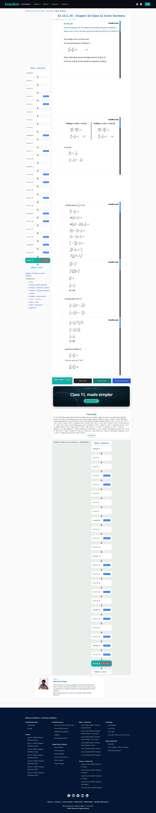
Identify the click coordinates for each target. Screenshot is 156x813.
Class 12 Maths (58, 760)
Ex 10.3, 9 (29, 127)
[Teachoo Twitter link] (78, 795)
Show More (91, 435)
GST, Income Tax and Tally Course (64, 725)
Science (54, 4)
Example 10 (37, 135)
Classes (36, 4)
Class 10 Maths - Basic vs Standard (118, 747)
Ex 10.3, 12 (37, 174)
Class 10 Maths (58, 747)
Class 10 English (59, 754)
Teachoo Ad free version (61, 728)
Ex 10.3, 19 (37, 252)
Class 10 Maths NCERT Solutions (91, 748)
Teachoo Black (70, 693)
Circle (31, 282)
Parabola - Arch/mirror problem (39, 288)
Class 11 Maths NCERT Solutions (91, 752)
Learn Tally (111, 731)
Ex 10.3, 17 (30, 229)
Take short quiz (102, 381)
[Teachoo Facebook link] (69, 795)
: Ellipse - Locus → (62, 381)
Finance (64, 4)
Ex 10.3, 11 (37, 182)
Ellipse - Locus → (38, 267)
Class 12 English (59, 763)
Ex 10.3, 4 (29, 112)
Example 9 (30, 73)
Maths (45, 4)
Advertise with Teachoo (101, 802)
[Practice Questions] (141, 4)
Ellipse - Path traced (35, 305)
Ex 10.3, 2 (37, 104)
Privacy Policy (78, 802)
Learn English (112, 725)
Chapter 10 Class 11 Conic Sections (35, 11)
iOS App (29, 728)
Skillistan (57, 735)
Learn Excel (111, 728)
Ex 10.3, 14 (37, 198)
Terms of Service (67, 802)
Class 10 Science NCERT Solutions (91, 787)
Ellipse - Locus (34, 302)
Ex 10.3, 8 (29, 143)
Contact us (57, 802)
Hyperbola (32, 308)
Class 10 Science (59, 750)
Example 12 (37, 213)
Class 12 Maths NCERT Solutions (91, 755)
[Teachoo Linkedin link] (87, 795)
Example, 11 (30, 166)
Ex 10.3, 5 (37, 96)
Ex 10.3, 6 (29, 119)
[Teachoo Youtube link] (82, 795)
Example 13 (37, 244)
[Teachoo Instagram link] (73, 795)
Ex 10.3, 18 (37, 237)
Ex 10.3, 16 (37, 221)
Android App (31, 725)
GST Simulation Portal (60, 738)
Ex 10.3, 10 (30, 159)
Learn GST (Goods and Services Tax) (118, 735)
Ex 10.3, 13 (30, 190)
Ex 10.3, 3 (29, 88)
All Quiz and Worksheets (121, 381)
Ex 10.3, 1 (29, 80)
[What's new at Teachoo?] (137, 4)
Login (147, 4)
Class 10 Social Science (61, 757)
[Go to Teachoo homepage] (12, 4)
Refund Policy (88, 802)
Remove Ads (82, 381)
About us (50, 802)
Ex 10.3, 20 (37, 260)
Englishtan (111, 744)
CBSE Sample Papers (114, 750)
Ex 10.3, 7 (37, 151)
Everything (25, 4)
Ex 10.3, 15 (30, 205)
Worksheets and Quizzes (61, 731)
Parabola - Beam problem (37, 296)
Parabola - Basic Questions (38, 285)
